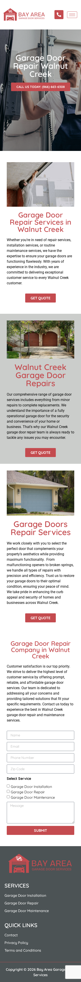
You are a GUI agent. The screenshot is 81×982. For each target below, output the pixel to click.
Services (16, 885)
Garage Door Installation (31, 786)
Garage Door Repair (28, 792)
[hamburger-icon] (72, 14)
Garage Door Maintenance (33, 797)
